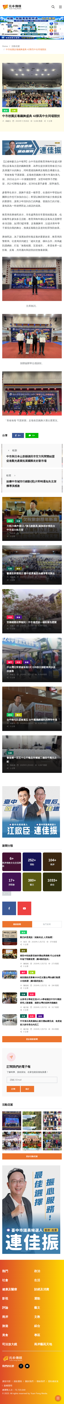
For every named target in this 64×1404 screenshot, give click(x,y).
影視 (5, 1298)
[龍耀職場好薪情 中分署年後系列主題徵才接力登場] (11, 1141)
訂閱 (13, 1089)
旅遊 (18, 617)
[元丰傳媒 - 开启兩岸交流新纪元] (12, 6)
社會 (18, 521)
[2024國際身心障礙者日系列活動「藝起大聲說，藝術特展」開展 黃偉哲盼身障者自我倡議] (32, 1141)
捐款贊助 (18, 1381)
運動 (37, 1298)
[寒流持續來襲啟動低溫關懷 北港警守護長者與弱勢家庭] (52, 1120)
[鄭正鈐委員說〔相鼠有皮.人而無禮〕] (9, 937)
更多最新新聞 (32, 1039)
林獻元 (8, 121)
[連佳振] (32, 147)
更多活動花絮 (32, 1156)
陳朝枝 (26, 964)
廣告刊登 (6, 1381)
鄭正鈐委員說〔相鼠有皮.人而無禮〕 (37, 937)
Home (5, 46)
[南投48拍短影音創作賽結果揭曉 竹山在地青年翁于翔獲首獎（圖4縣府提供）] (9, 954)
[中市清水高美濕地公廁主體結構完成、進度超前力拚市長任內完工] (9, 1019)
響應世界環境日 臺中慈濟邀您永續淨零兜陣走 (31, 573)
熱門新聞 (47, 924)
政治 (5, 110)
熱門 (10, 662)
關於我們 (29, 1381)
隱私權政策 (53, 1381)
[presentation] (3, 29)
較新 (14, 450)
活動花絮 (15, 46)
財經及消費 (41, 1289)
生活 (10, 617)
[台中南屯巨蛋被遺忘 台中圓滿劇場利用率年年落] (32, 709)
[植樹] (52, 1141)
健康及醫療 (9, 1289)
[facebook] (9, 908)
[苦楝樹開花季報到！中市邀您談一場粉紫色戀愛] (32, 611)
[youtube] (24, 908)
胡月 (25, 942)
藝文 (18, 715)
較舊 (8, 475)
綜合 (18, 569)
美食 (5, 1335)
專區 (37, 1335)
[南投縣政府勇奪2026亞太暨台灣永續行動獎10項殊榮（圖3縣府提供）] (9, 975)
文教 (14, 110)
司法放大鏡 (9, 1344)
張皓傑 (12, 533)
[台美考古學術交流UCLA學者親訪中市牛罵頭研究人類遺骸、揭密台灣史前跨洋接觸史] (9, 997)
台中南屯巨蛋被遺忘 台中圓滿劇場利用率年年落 (32, 720)
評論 (5, 1307)
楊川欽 (26, 1007)
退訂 (27, 1089)
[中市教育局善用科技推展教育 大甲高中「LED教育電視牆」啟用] (11, 1120)
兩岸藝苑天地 (43, 1344)
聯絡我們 (41, 1381)
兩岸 (5, 1316)
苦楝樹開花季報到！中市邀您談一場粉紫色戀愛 (32, 622)
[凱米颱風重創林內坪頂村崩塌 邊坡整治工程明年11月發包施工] (32, 1120)
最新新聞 (17, 924)
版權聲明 (8, 1385)
